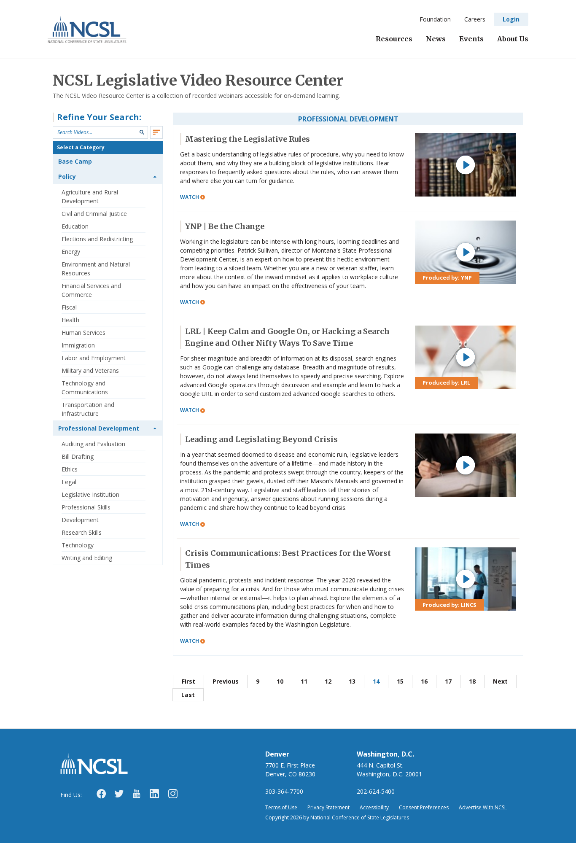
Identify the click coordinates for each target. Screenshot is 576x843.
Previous (226, 681)
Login (511, 19)
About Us (512, 39)
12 (328, 681)
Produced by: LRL (446, 382)
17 (448, 681)
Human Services (83, 333)
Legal (69, 482)
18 (472, 681)
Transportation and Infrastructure (88, 409)
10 (280, 681)
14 (376, 681)
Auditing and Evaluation (93, 444)
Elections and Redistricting (97, 239)
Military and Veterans (90, 370)
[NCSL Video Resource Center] (87, 29)
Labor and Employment (94, 358)
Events (471, 39)
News (436, 39)
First (188, 681)
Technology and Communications (85, 387)
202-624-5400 (376, 791)
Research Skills (82, 532)
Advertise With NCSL (483, 807)
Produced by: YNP (447, 277)
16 (424, 681)
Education (75, 226)
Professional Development (98, 428)
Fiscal (69, 307)
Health (70, 320)
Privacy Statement (328, 807)
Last (188, 695)
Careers (474, 19)
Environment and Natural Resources (96, 268)
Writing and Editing (87, 558)
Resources (394, 39)
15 (400, 681)
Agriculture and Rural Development (90, 196)
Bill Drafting (78, 456)
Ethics (70, 469)
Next (500, 681)
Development (80, 520)
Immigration (78, 345)
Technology (78, 545)
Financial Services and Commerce (91, 290)
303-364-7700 (284, 791)
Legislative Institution (90, 494)
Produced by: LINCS (449, 605)
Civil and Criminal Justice (94, 214)
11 (304, 681)
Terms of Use (281, 807)
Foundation (435, 19)
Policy (67, 176)
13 (352, 681)
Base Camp (75, 161)
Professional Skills (86, 507)
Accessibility (374, 807)
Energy (71, 252)
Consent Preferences (424, 807)
